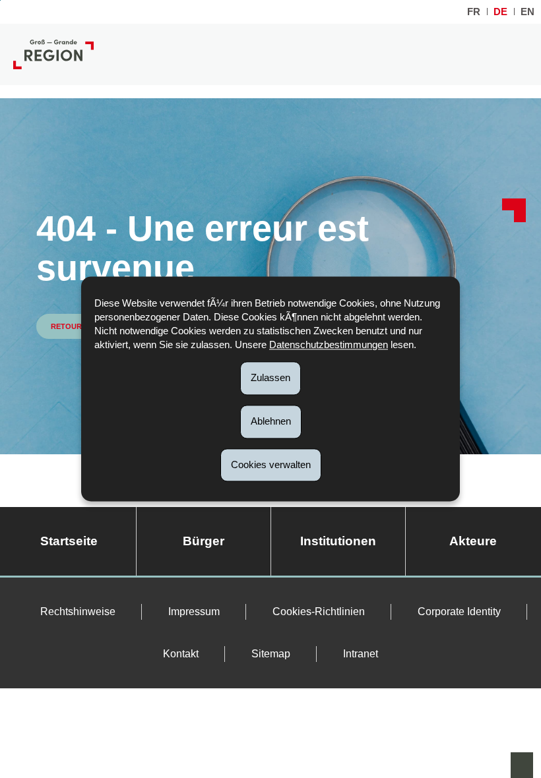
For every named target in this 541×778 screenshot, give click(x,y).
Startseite (69, 541)
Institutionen (338, 541)
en (527, 11)
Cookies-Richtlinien (318, 611)
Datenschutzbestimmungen (328, 344)
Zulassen (270, 377)
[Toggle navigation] (517, 54)
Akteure (473, 541)
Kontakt (181, 653)
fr (473, 11)
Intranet (360, 653)
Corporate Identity (459, 611)
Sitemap (270, 653)
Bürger (203, 541)
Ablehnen (271, 421)
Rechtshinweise (77, 611)
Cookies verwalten (271, 464)
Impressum (194, 611)
